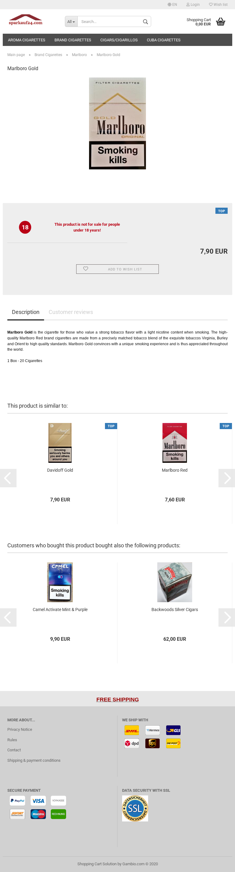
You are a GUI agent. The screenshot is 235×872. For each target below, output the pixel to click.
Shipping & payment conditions (34, 760)
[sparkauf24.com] (31, 21)
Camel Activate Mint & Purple (60, 609)
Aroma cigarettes (26, 40)
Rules (12, 740)
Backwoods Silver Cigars (174, 609)
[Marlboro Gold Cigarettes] (117, 123)
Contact (14, 750)
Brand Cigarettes (72, 40)
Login (195, 4)
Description (25, 312)
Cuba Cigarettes (164, 40)
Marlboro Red (175, 470)
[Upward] (218, 862)
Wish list (220, 4)
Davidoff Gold (60, 470)
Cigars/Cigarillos (119, 40)
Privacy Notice (19, 729)
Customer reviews (71, 312)
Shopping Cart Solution (97, 864)
